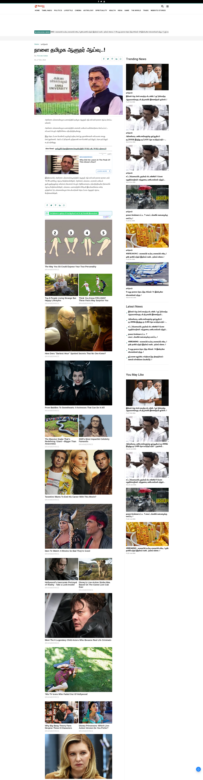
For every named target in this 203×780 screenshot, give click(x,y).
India (120, 10)
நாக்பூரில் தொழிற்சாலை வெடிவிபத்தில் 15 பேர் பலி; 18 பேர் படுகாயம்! (80, 149)
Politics (58, 10)
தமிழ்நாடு (44, 44)
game (127, 10)
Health (112, 10)
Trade (146, 10)
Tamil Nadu (47, 10)
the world (136, 10)
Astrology (88, 10)
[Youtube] (104, 1)
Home (37, 10)
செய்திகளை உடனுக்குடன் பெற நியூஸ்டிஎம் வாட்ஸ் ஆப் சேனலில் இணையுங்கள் (73, 213)
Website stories (158, 10)
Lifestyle (68, 10)
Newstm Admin (42, 56)
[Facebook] (98, 1)
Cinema (78, 10)
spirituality (101, 10)
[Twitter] (101, 1)
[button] (167, 6)
